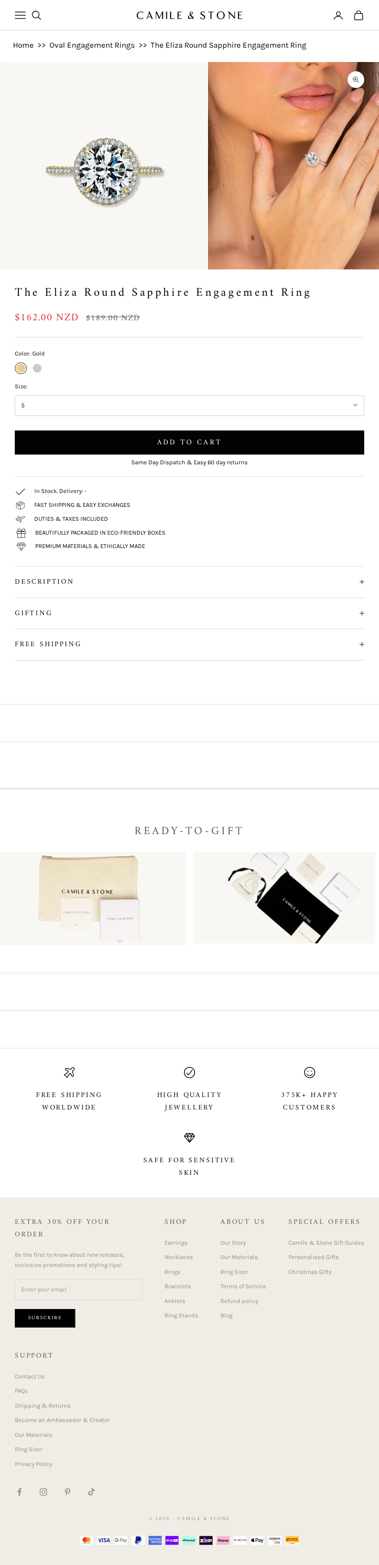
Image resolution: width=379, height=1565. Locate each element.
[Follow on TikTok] (91, 1491)
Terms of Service (243, 1286)
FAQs (21, 1390)
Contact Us (30, 1376)
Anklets (175, 1300)
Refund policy (239, 1300)
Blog (226, 1315)
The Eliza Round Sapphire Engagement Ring (228, 45)
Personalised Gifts (313, 1256)
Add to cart (189, 442)
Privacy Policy (33, 1463)
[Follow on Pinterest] (67, 1491)
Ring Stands (181, 1315)
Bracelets (178, 1286)
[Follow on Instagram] (43, 1491)
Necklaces (179, 1256)
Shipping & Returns (43, 1405)
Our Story (233, 1242)
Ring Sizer (234, 1271)
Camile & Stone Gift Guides (326, 1242)
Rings (172, 1271)
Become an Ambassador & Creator (62, 1419)
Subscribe (45, 1318)
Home (23, 45)
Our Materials (239, 1256)
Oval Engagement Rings (92, 45)
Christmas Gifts (310, 1271)
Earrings (176, 1242)
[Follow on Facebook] (19, 1491)
